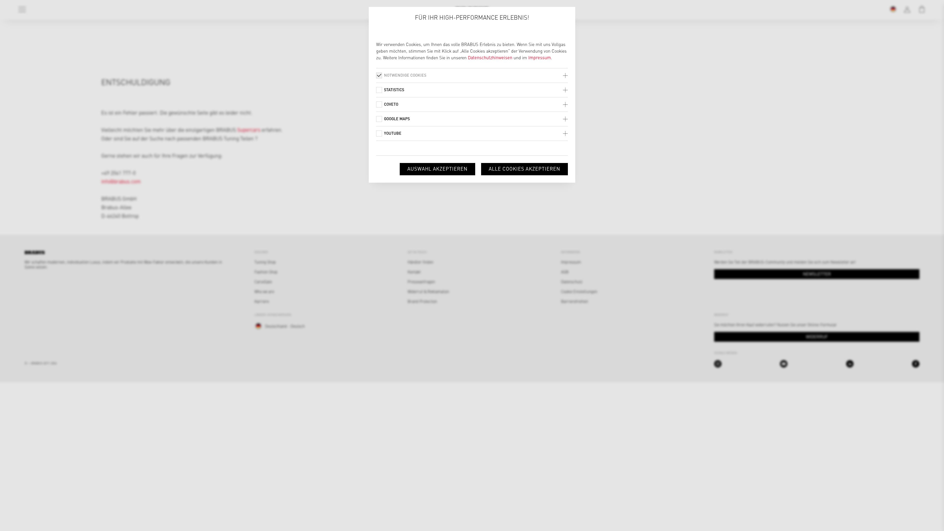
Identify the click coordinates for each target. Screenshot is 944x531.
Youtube (392, 133)
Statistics (394, 89)
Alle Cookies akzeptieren (524, 168)
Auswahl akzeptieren (437, 168)
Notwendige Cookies (405, 75)
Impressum (539, 57)
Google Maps (397, 118)
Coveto (391, 104)
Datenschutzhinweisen (490, 57)
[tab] (472, 75)
